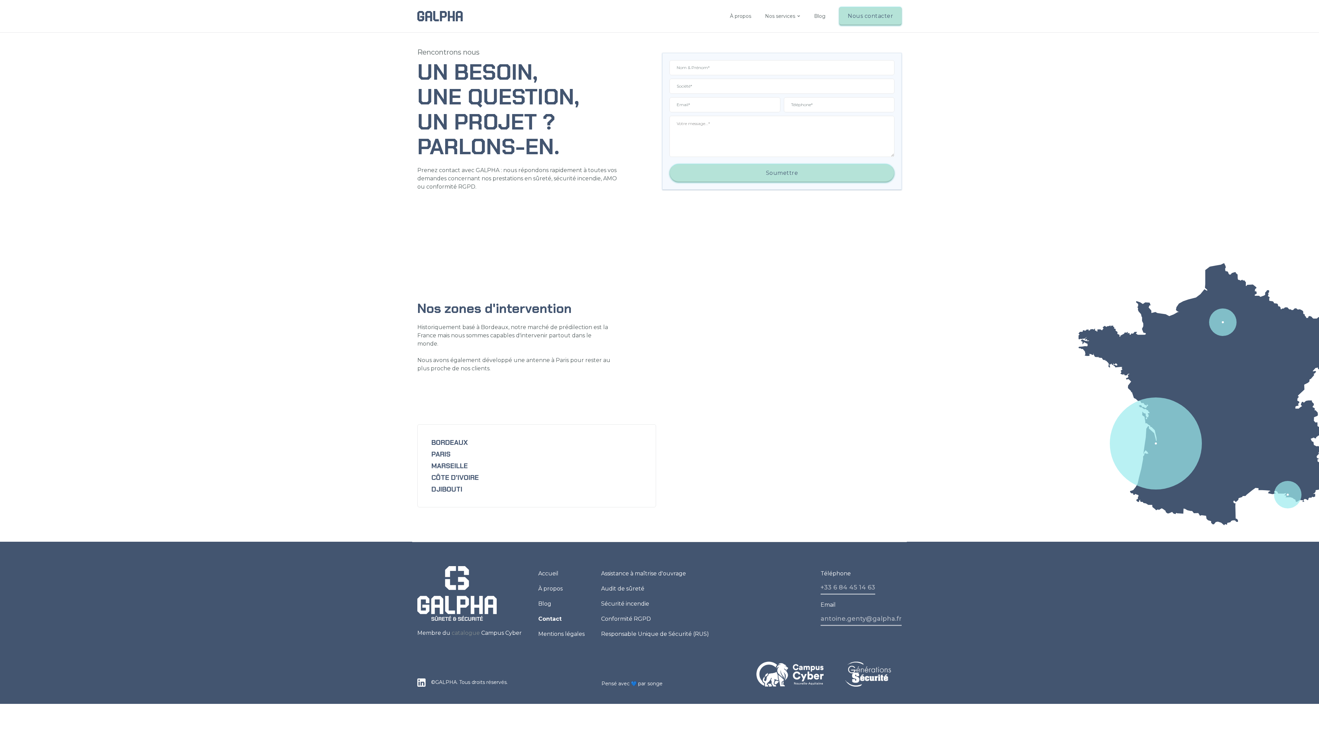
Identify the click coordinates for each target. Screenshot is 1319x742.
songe (655, 684)
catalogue (466, 633)
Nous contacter (870, 16)
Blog (819, 16)
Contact (550, 619)
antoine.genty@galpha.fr (861, 619)
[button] (782, 16)
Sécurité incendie (625, 603)
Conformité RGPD (626, 619)
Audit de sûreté (622, 588)
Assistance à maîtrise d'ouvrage (643, 573)
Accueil (548, 573)
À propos (740, 16)
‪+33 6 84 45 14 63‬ (848, 587)
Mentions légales (561, 634)
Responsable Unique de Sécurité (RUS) (655, 634)
